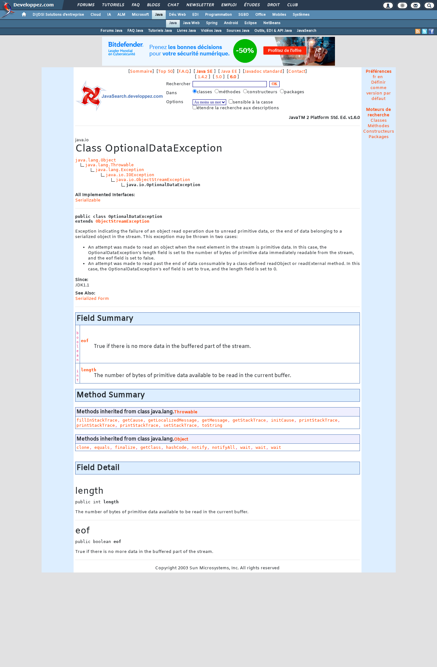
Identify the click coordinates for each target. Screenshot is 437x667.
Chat (173, 5)
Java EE (229, 71)
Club (292, 5)
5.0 (218, 77)
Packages (379, 137)
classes (205, 92)
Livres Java (186, 31)
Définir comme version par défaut (378, 91)
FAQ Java (135, 31)
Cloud (96, 14)
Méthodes (378, 126)
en (380, 77)
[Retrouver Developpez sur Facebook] (431, 31)
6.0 (233, 77)
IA (109, 14)
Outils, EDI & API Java (273, 31)
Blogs (153, 5)
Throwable (185, 412)
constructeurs (263, 92)
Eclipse (250, 23)
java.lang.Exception (119, 169)
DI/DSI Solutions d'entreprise (58, 14)
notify (199, 447)
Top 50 (165, 71)
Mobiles (279, 14)
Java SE (204, 71)
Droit (273, 5)
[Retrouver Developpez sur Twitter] (424, 31)
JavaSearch (306, 31)
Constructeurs (378, 131)
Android (231, 23)
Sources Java (237, 31)
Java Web (191, 23)
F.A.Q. (184, 71)
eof (85, 340)
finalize (125, 447)
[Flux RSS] (417, 31)
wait (245, 447)
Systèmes (301, 14)
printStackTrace (318, 420)
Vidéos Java (211, 31)
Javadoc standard (263, 71)
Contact (296, 71)
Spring (212, 23)
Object (181, 439)
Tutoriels (112, 5)
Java (159, 14)
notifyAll (223, 447)
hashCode (176, 447)
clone (82, 447)
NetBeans (272, 23)
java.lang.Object (95, 160)
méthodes (230, 92)
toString (212, 425)
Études (251, 5)
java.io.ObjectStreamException (153, 179)
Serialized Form (92, 298)
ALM (121, 14)
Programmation (218, 14)
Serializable (87, 200)
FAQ (135, 5)
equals (102, 447)
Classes (378, 120)
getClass (150, 447)
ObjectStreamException (122, 221)
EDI (195, 14)
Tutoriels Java (160, 31)
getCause (133, 420)
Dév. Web (177, 14)
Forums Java (111, 31)
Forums (85, 5)
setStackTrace (180, 425)
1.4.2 (202, 77)
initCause (282, 420)
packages (295, 92)
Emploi (228, 5)
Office (260, 14)
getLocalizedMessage (172, 420)
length (88, 369)
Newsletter (200, 5)
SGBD (243, 14)
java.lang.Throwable (109, 164)
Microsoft (140, 14)
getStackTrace (249, 420)
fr (374, 77)
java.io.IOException (130, 174)
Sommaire (141, 71)
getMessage (214, 420)
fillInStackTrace (96, 420)
